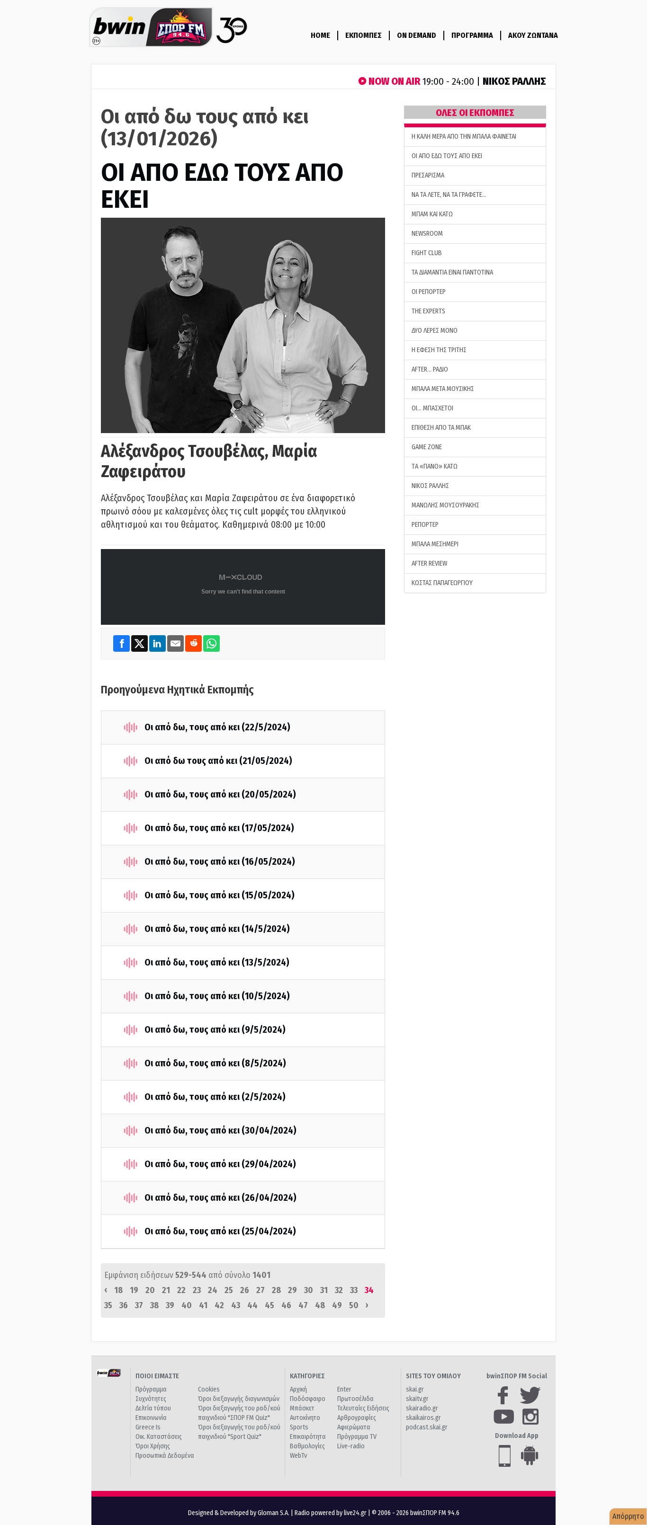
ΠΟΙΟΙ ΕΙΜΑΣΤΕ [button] (157, 1376)
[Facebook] (122, 643)
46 (286, 1305)
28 (276, 1290)
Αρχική (298, 1389)
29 (292, 1290)
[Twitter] (140, 643)
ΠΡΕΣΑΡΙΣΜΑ (428, 175)
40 (186, 1305)
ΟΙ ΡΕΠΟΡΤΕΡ (429, 292)
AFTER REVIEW (429, 563)
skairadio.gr (422, 1408)
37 (139, 1305)
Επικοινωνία (151, 1418)
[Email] (176, 643)
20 (150, 1290)
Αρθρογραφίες (356, 1418)
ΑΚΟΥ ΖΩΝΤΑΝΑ (533, 35)
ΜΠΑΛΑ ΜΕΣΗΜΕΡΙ (435, 544)
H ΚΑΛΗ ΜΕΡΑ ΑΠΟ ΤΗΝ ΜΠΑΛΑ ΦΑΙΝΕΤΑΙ (464, 137)
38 (154, 1305)
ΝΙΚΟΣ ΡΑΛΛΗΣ (430, 486)
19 (134, 1290)
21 (166, 1290)
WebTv (298, 1456)
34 (369, 1290)
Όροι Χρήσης (152, 1446)
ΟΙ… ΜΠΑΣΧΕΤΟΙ (432, 408)
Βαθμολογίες (307, 1446)
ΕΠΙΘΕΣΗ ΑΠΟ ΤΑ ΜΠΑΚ (441, 428)
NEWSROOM (427, 234)
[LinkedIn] (158, 643)
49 (337, 1305)
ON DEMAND (416, 35)
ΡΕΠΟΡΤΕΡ (425, 525)
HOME (320, 35)
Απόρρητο (628, 1516)
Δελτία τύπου (153, 1408)
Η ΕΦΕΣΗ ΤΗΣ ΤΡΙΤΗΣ (439, 350)
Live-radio (351, 1446)
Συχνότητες (150, 1399)
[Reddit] (194, 643)
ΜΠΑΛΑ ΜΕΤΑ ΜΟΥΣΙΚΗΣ (443, 389)
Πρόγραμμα (151, 1389)
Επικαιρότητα (308, 1437)
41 (203, 1305)
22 (181, 1290)
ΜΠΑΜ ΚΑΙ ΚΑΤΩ (432, 214)
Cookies (209, 1389)
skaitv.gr (417, 1399)
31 (324, 1290)
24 (212, 1290)
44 (252, 1305)
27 (260, 1290)
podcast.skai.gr (427, 1427)
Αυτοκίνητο (305, 1418)
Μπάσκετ (302, 1408)
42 (219, 1305)
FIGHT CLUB (427, 253)
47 (303, 1305)
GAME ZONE (427, 447)
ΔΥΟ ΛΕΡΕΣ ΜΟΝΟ (435, 331)
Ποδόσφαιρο (307, 1399)
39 (170, 1305)
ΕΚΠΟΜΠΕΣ (363, 35)
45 (269, 1305)
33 (354, 1290)
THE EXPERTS (428, 311)
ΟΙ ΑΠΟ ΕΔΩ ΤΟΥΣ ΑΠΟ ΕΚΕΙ (222, 186)
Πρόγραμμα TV (357, 1437)
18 (118, 1290)
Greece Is (148, 1427)
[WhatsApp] (211, 643)
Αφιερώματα (353, 1427)
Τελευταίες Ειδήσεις (363, 1408)
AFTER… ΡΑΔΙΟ (430, 369)
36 (123, 1305)
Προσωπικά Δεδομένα (164, 1456)
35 (108, 1305)
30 (308, 1290)
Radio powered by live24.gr (331, 1513)
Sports (299, 1427)
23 (197, 1290)
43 (235, 1305)
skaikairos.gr (423, 1418)
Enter (344, 1389)
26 (244, 1290)
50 (354, 1305)
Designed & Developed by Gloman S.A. (238, 1513)
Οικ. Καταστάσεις (158, 1437)
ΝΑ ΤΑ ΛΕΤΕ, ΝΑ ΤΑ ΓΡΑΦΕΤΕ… (449, 195)
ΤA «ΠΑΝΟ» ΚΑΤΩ (435, 466)
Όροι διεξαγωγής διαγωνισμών (238, 1399)
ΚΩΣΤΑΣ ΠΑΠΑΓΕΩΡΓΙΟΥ (442, 583)
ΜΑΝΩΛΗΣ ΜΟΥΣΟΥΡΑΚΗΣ (445, 505)
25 (229, 1290)
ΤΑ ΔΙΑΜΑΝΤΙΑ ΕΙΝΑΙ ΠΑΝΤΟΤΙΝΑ (452, 272)
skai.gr (415, 1389)
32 (339, 1290)
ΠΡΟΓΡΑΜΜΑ (472, 35)
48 (320, 1305)
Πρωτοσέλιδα (355, 1399)
